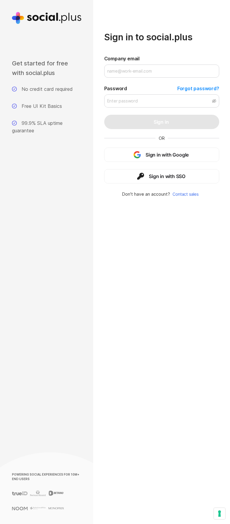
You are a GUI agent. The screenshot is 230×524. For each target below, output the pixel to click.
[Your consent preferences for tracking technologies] (219, 513)
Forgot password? (198, 88)
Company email (122, 59)
